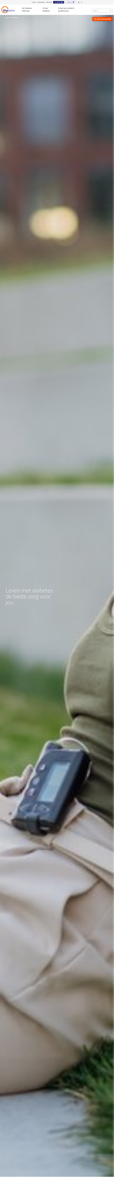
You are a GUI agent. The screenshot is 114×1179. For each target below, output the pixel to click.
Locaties (34, 2)
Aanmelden (58, 2)
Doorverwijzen (41, 2)
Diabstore (69, 2)
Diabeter (8, 9)
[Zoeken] (110, 10)
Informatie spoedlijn (104, 19)
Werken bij (49, 2)
